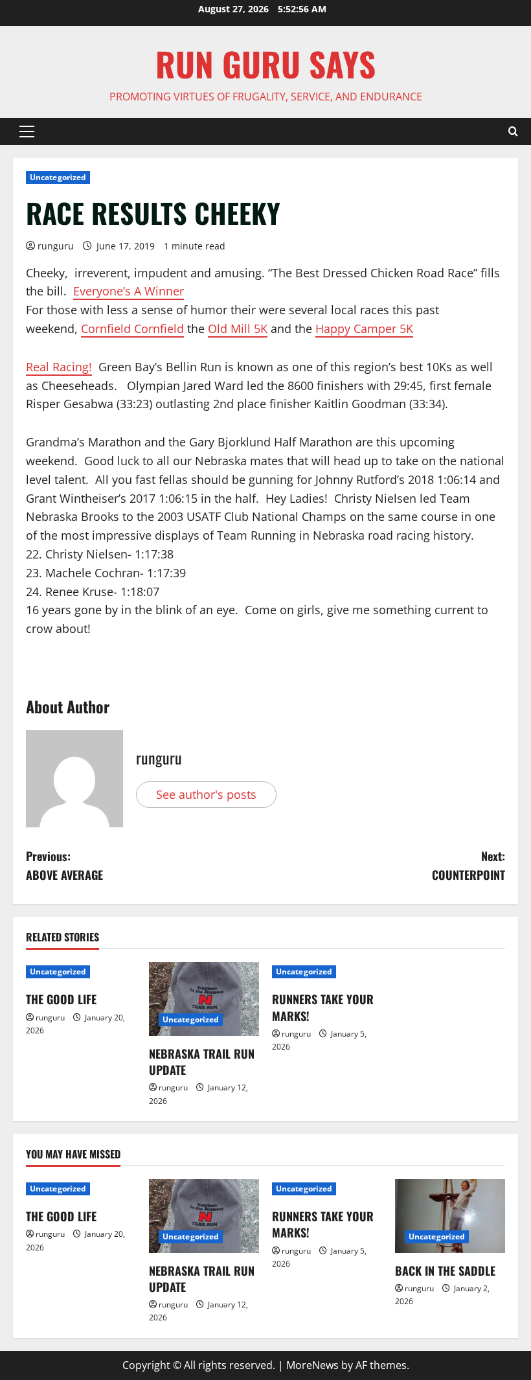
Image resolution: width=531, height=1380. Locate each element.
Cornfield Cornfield (132, 328)
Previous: (64, 865)
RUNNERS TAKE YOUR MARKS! (323, 1007)
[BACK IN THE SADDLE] (450, 1215)
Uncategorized (58, 177)
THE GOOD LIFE (61, 999)
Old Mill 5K (237, 328)
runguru (56, 246)
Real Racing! (59, 366)
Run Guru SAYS (265, 63)
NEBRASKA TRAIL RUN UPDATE (201, 1061)
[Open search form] (513, 131)
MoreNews (312, 1365)
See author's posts (206, 794)
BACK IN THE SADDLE (445, 1270)
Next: (468, 865)
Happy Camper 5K (364, 328)
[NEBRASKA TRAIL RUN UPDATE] (204, 998)
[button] (27, 131)
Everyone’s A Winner (128, 291)
